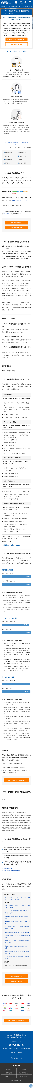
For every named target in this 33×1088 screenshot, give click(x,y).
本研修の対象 (22, 152)
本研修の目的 (8, 152)
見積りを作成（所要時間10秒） (17, 39)
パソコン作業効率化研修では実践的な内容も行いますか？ (17, 857)
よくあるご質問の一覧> (7, 868)
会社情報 (8, 1069)
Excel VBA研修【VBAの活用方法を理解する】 (17, 932)
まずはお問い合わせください (20, 200)
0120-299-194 (16, 1045)
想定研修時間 (8, 159)
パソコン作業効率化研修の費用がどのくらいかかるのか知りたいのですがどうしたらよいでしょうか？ (17, 849)
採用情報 (23, 1069)
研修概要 (7, 156)
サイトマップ (8, 1076)
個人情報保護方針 (24, 1073)
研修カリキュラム (23, 156)
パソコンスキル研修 (13, 899)
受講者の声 (7, 163)
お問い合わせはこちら (16, 44)
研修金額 (20, 159)
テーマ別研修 (8, 897)
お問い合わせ (7, 214)
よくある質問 (22, 163)
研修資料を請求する (16, 222)
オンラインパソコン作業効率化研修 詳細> (11, 870)
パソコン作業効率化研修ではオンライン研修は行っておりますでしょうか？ (17, 863)
